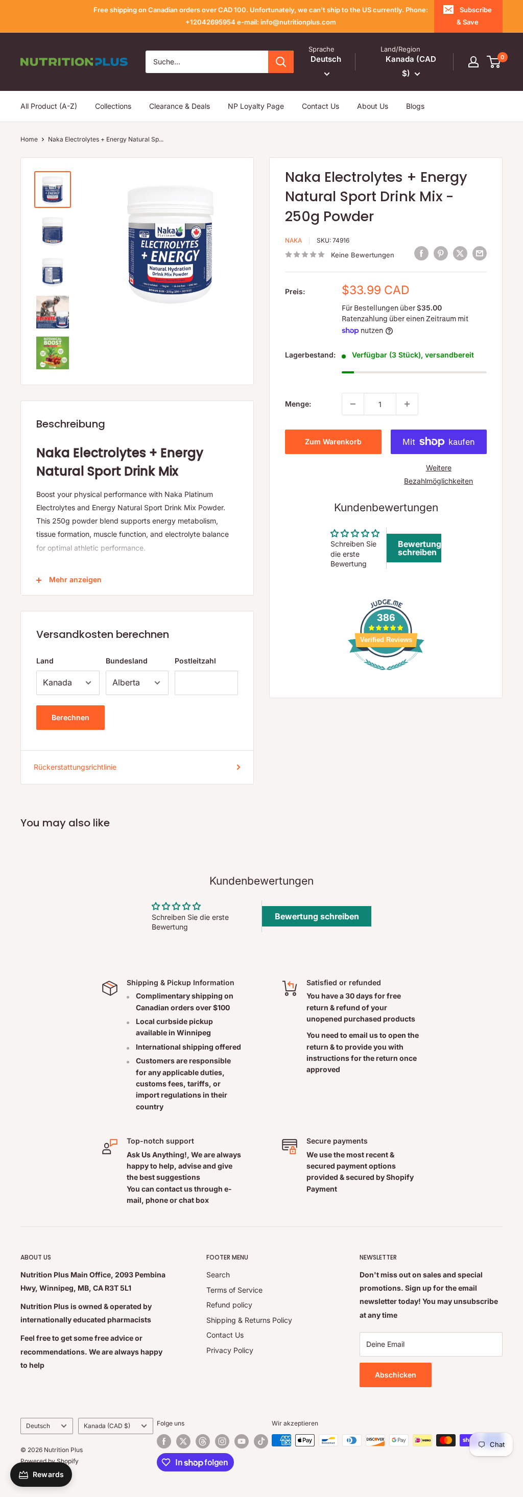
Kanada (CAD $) (107, 1426)
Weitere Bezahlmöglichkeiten (438, 474)
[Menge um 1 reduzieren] (353, 404)
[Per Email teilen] (479, 253)
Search (218, 1274)
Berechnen (70, 717)
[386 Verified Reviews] (386, 675)
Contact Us (320, 106)
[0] (494, 62)
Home (29, 139)
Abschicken (395, 1374)
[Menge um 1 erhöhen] (407, 404)
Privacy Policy (229, 1350)
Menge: (298, 403)
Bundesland (127, 660)
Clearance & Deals (179, 106)
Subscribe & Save (474, 16)
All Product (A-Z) (48, 106)
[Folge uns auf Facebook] (164, 1441)
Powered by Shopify (49, 1461)
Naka (293, 240)
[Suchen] (281, 62)
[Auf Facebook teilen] (421, 253)
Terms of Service (234, 1290)
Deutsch (38, 1426)
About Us (372, 106)
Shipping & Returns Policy (249, 1320)
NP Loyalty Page (256, 106)
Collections (113, 106)
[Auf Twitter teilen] (460, 253)
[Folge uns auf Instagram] (222, 1441)
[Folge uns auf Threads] (203, 1441)
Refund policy (229, 1304)
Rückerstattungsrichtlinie (75, 767)
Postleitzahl (195, 660)
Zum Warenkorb (333, 441)
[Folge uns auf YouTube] (241, 1441)
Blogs (415, 106)
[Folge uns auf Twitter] (183, 1441)
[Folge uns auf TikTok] (261, 1441)
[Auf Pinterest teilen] (441, 253)
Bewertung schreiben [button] (419, 548)
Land (45, 660)
